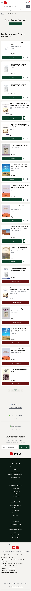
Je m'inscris (24, 447)
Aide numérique (15, 477)
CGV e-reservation (15, 534)
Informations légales (15, 524)
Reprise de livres (15, 491)
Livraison (15, 469)
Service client (15, 479)
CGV (15, 532)
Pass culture (15, 493)
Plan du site (15, 537)
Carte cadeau (15, 488)
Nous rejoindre (15, 510)
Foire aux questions (15, 467)
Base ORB (15, 515)
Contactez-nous (15, 429)
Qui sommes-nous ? (15, 505)
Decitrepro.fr (15, 513)
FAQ (15, 418)
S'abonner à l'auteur (15, 24)
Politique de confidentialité (16, 527)
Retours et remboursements (15, 474)
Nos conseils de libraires (15, 407)
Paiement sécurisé (15, 472)
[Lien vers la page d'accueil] (5, 2)
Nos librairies (15, 508)
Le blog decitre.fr (15, 496)
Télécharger (12, 57)
